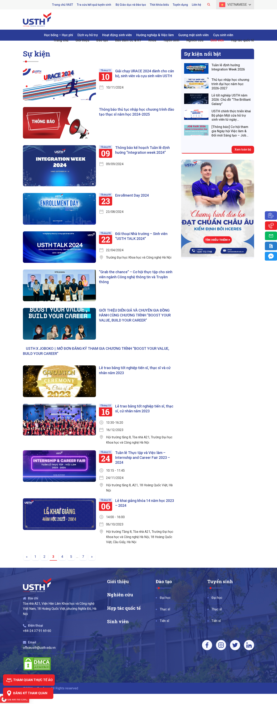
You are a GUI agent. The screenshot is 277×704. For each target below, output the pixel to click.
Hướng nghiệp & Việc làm (155, 35)
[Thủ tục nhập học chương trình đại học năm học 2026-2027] (196, 83)
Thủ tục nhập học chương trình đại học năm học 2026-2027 (230, 84)
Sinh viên (118, 621)
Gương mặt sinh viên (193, 35)
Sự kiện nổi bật (202, 54)
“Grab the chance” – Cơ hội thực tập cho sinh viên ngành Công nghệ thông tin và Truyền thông (135, 277)
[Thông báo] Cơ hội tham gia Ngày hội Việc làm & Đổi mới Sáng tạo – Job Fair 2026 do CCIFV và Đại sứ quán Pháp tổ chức (231, 131)
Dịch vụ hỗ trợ (87, 35)
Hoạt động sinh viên (117, 35)
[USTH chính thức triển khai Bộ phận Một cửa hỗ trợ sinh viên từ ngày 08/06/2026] (196, 114)
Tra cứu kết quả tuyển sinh (94, 4)
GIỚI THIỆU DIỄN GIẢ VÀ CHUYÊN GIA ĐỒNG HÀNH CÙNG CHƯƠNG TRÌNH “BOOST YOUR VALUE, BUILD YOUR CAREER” (135, 315)
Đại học (165, 598)
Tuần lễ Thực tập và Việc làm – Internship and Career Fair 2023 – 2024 (142, 458)
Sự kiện (36, 53)
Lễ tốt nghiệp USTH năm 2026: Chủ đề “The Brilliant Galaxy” (231, 99)
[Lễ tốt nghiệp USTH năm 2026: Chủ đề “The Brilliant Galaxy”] (196, 98)
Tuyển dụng (180, 4)
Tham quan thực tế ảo (33, 680)
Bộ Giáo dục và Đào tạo (131, 4)
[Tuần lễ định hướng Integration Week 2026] (196, 68)
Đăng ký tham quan (30, 693)
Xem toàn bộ (243, 149)
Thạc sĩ (165, 609)
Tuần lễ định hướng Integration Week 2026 (228, 67)
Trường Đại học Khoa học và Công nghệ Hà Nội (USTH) (37, 19)
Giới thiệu (118, 581)
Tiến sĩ (164, 621)
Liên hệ (196, 4)
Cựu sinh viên (223, 35)
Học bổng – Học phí (58, 35)
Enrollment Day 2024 (132, 195)
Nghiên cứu (120, 595)
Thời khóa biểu (159, 4)
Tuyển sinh (220, 581)
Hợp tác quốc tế (124, 608)
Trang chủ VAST (62, 4)
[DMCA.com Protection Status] (37, 670)
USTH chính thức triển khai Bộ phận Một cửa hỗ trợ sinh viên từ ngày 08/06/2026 (231, 115)
